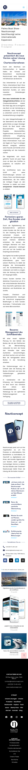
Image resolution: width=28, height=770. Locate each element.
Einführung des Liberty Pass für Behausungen (16, 533)
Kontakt (15, 710)
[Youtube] (22, 717)
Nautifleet (17, 702)
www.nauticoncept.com (14, 687)
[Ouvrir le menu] (23, 7)
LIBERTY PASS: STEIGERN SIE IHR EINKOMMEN (14, 627)
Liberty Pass (14, 707)
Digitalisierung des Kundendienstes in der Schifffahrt (14, 589)
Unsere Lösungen (11, 699)
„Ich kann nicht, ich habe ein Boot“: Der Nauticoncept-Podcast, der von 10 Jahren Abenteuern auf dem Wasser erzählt (17, 489)
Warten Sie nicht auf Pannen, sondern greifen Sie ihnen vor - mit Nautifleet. (17, 520)
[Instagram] (23, 560)
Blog (20, 710)
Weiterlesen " (14, 497)
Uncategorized (8, 47)
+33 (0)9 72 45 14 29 (14, 684)
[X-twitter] (11, 560)
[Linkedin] (17, 560)
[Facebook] (5, 560)
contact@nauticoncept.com (14, 681)
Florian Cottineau (8, 45)
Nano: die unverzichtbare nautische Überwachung (14, 651)
